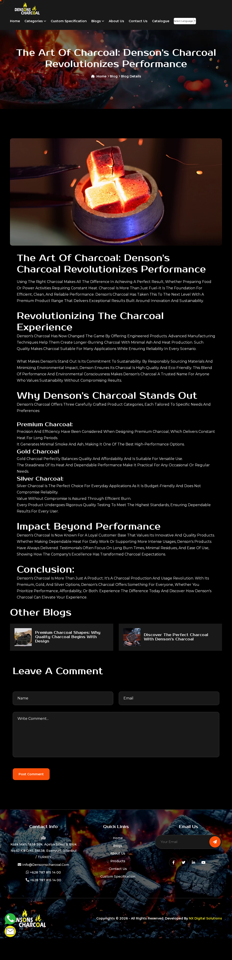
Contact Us (138, 21)
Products (117, 861)
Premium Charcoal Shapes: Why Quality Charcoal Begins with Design (67, 637)
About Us (116, 21)
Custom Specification (69, 21)
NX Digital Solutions (205, 918)
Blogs (96, 21)
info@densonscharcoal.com (45, 865)
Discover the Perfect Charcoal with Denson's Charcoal (176, 637)
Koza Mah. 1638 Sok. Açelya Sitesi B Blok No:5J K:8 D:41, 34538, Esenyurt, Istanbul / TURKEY (43, 850)
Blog (114, 76)
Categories (34, 21)
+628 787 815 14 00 (45, 872)
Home (15, 21)
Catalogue (160, 21)
